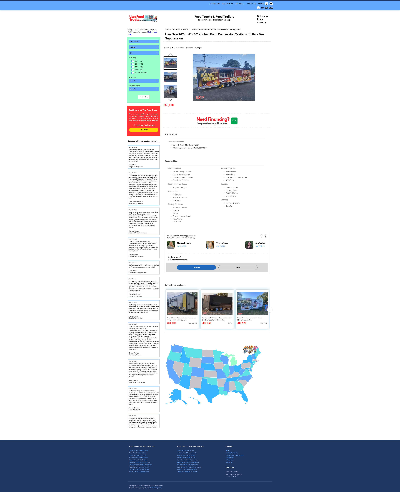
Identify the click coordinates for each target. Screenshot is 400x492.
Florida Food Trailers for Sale (186, 455)
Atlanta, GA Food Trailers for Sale (187, 472)
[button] (170, 99)
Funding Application (232, 453)
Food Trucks (215, 4)
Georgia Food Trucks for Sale (138, 460)
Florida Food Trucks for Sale (137, 455)
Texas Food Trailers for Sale (185, 450)
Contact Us (251, 4)
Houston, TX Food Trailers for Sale (187, 464)
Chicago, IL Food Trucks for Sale (139, 469)
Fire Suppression (134, 86)
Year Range (132, 58)
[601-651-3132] (258, 7)
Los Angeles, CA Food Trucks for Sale (140, 464)
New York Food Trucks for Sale (138, 457)
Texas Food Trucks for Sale (137, 453)
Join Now (144, 130)
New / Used (132, 77)
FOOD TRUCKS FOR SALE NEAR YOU (141, 446)
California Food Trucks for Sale (138, 450)
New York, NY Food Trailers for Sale (188, 462)
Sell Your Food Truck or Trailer (235, 455)
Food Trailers (227, 4)
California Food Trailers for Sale (186, 453)
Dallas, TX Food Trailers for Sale (187, 469)
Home (227, 450)
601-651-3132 (234, 472)
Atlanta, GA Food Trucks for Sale (139, 472)
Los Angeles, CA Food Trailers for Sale (189, 467)
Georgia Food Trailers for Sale (186, 457)
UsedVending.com (155, 488)
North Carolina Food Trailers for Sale (188, 460)
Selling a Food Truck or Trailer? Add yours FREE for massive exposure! (142, 32)
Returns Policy (230, 460)
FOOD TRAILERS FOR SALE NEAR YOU (190, 446)
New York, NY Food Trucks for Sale (139, 462)
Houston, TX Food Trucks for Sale (139, 467)
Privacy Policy (230, 457)
